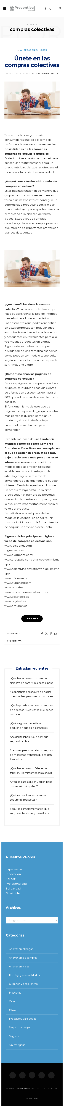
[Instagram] (32, 1075)
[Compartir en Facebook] (42, 633)
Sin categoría (17, 1045)
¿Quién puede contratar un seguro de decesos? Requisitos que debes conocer (31, 710)
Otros (12, 1010)
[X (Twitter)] (22, 1075)
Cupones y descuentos (23, 983)
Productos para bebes (22, 1018)
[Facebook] (12, 1075)
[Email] (55, 633)
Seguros (14, 1036)
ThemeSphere (24, 1088)
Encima (33, 1098)
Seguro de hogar (19, 1027)
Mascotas (15, 992)
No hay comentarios (45, 73)
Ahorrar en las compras (23, 957)
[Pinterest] (51, 633)
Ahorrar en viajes (19, 966)
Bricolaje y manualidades (24, 975)
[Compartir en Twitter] (46, 633)
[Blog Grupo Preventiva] (22, 8)
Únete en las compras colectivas (32, 61)
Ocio (12, 1001)
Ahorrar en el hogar (33, 50)
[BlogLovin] (51, 1075)
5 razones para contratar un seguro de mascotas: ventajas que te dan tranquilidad (31, 755)
